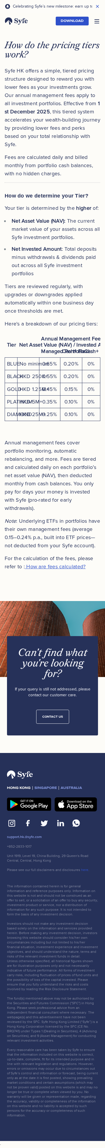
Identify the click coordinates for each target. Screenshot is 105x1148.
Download (72, 21)
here (84, 870)
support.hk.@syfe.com (24, 837)
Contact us (52, 716)
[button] (96, 21)
